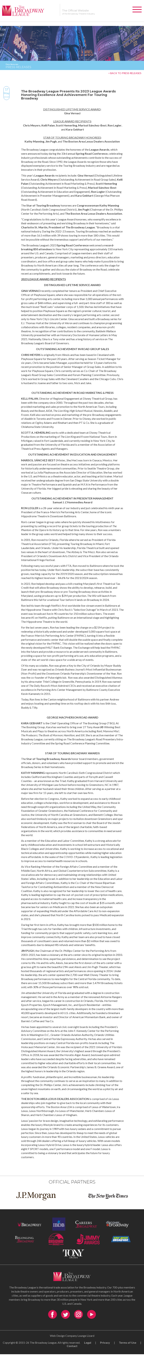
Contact (72, 1346)
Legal (87, 1342)
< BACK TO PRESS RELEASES (124, 73)
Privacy (105, 1342)
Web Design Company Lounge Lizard (72, 1335)
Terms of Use (127, 1342)
